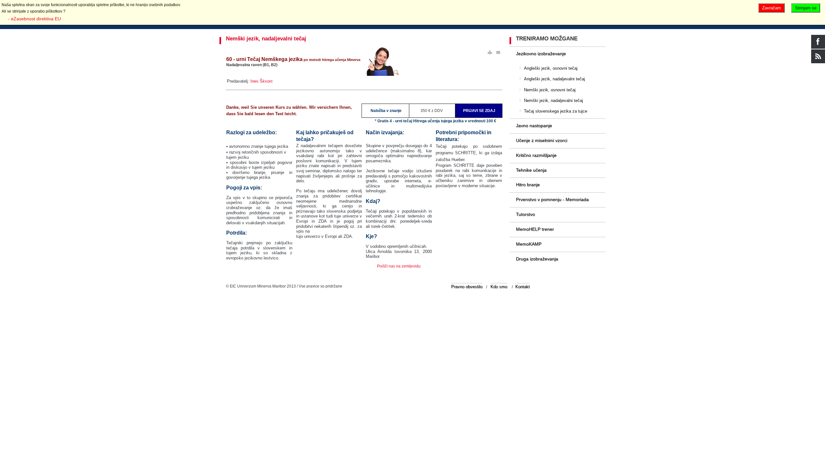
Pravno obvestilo (466, 286)
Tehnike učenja (531, 170)
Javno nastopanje (534, 125)
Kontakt (522, 286)
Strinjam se (805, 7)
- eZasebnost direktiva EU (34, 18)
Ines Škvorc (261, 81)
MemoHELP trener (535, 229)
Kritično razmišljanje (536, 155)
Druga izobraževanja (537, 258)
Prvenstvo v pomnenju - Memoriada (552, 199)
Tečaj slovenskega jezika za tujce (555, 111)
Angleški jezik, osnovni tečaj (551, 68)
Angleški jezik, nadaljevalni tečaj (554, 78)
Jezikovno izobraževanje (541, 53)
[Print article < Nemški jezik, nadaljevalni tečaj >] (490, 52)
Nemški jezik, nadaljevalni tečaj (266, 38)
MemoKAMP (528, 244)
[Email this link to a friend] (498, 52)
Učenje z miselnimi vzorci (541, 140)
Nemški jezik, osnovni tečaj (550, 89)
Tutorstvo (525, 214)
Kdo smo (498, 286)
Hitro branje (528, 184)
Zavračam (771, 7)
